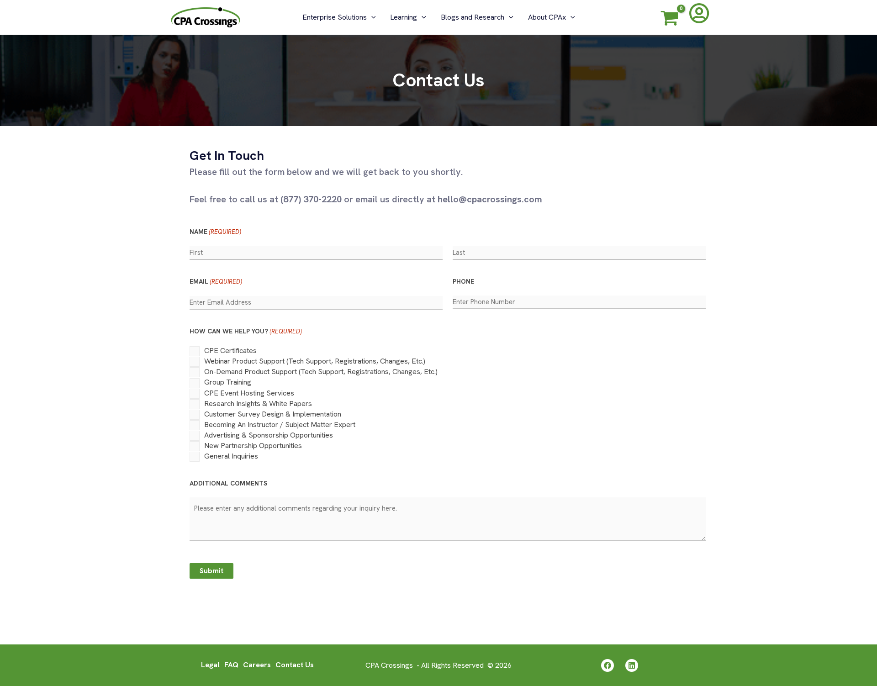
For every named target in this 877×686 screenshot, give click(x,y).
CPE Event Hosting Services (249, 393)
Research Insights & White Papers (258, 403)
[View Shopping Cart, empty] (670, 19)
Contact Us (294, 665)
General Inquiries (231, 456)
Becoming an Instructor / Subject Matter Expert (279, 424)
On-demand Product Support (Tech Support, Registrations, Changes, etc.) (321, 371)
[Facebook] (607, 665)
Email (216, 281)
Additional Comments (228, 483)
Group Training (227, 382)
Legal (210, 665)
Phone (463, 281)
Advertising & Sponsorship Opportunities (268, 435)
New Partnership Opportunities (253, 445)
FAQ (231, 665)
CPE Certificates (230, 350)
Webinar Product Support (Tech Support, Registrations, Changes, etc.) (314, 361)
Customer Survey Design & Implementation (272, 414)
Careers (257, 665)
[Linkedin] (631, 665)
